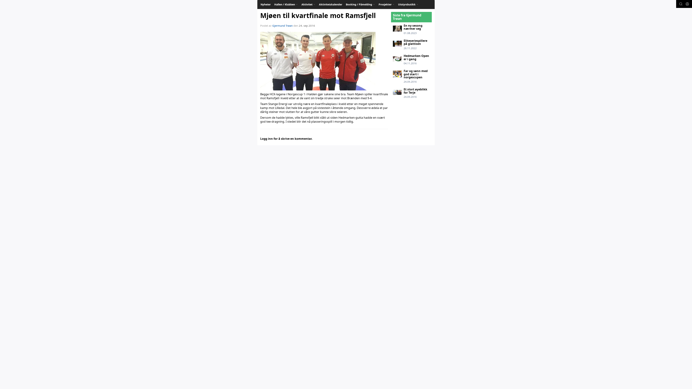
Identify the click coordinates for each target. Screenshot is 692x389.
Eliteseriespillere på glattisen (415, 42)
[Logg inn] (687, 4)
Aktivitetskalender (330, 4)
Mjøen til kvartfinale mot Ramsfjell (318, 15)
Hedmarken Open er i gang (416, 57)
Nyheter (266, 4)
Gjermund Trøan (282, 25)
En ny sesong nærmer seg (413, 27)
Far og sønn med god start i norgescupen (416, 74)
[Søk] (681, 4)
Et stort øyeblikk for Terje (415, 91)
